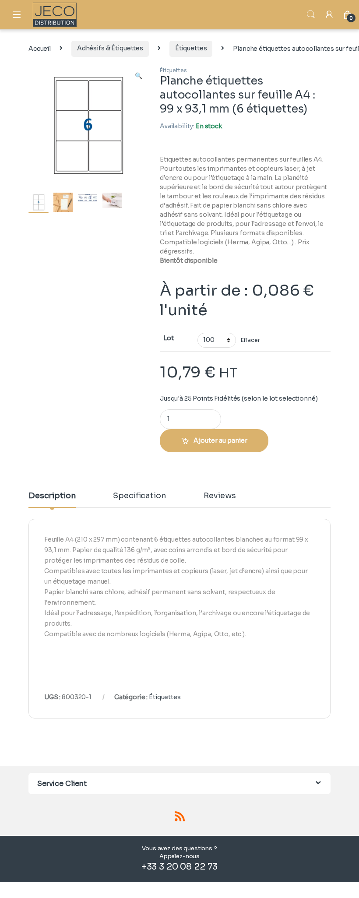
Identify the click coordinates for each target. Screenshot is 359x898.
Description (52, 496)
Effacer (250, 340)
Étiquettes (191, 48)
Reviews (220, 496)
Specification (139, 496)
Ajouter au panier (220, 440)
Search (311, 14)
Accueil (39, 48)
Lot (168, 338)
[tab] (52, 499)
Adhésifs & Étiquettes (110, 48)
